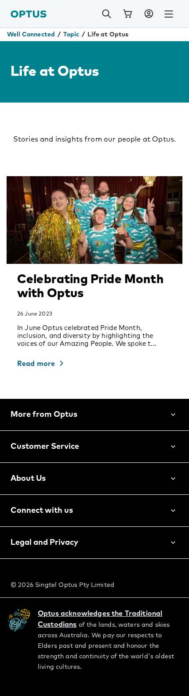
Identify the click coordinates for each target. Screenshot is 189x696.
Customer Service (45, 447)
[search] (106, 14)
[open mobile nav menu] (168, 14)
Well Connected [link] (31, 35)
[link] (127, 14)
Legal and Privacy (44, 543)
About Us (28, 479)
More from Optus (44, 415)
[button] (148, 14)
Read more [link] (36, 363)
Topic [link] (71, 35)
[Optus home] (29, 14)
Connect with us (42, 511)
